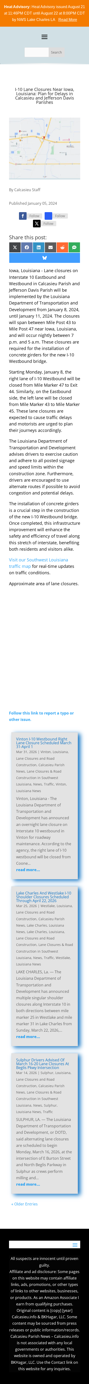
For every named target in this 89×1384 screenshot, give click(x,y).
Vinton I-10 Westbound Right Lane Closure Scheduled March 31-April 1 (43, 742)
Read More (67, 20)
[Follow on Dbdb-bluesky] (48, 216)
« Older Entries (24, 1204)
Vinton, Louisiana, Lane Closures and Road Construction (42, 758)
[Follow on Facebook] (23, 216)
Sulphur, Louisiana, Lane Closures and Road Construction (43, 1079)
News (37, 784)
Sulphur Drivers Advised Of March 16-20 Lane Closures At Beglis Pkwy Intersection (42, 1063)
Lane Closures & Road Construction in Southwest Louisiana (38, 777)
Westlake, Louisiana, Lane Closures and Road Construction (44, 912)
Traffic (49, 784)
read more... (28, 869)
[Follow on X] (37, 223)
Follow (34, 216)
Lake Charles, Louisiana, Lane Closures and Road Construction (40, 938)
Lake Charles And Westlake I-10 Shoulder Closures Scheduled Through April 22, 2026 (43, 896)
